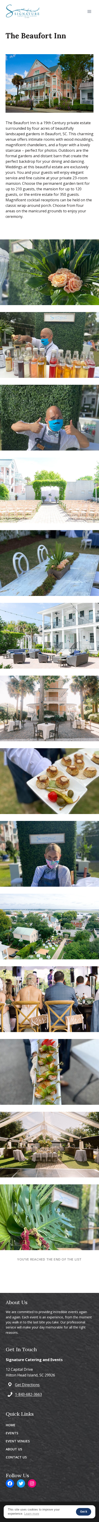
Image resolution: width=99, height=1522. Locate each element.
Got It (83, 1511)
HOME (10, 1425)
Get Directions (27, 1384)
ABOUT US (14, 1449)
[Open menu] (89, 11)
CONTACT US (16, 1457)
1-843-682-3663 (28, 1394)
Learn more (31, 1513)
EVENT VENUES (18, 1441)
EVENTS (12, 1433)
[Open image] (49, 272)
